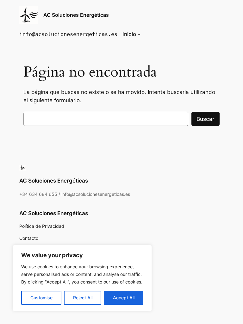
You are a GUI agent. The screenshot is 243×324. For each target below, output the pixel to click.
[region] (82, 278)
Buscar (205, 119)
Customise (41, 297)
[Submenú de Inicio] (138, 34)
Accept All (123, 297)
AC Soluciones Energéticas (76, 15)
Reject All (82, 297)
